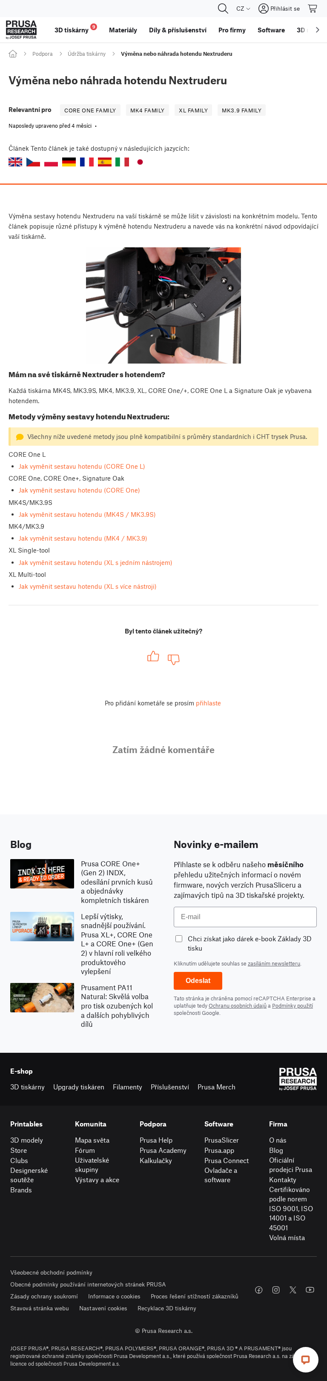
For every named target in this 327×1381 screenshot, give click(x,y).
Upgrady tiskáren (78, 1087)
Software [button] (271, 30)
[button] (15, 162)
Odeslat (198, 980)
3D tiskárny (27, 1087)
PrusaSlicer (221, 1140)
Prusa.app (219, 1150)
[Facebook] (259, 1290)
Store (18, 1150)
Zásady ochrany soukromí (44, 1296)
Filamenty (127, 1087)
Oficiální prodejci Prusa (290, 1165)
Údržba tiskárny (87, 53)
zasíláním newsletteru (274, 963)
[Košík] (312, 8)
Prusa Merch (216, 1087)
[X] (293, 1290)
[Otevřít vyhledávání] (223, 8)
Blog (276, 1150)
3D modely (26, 1140)
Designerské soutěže (29, 1175)
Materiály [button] (123, 30)
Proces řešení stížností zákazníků (194, 1296)
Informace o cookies (114, 1296)
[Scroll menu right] (317, 30)
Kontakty (282, 1179)
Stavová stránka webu (39, 1308)
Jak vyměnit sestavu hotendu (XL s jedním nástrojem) (95, 562)
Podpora (42, 53)
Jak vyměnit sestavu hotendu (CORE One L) (82, 466)
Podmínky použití (292, 1005)
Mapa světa (92, 1140)
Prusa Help (156, 1140)
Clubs (19, 1160)
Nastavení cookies (103, 1308)
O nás (278, 1140)
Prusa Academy (163, 1150)
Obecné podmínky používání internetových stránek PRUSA (88, 1284)
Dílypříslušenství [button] (178, 30)
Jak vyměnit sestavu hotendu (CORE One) (79, 490)
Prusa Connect (226, 1160)
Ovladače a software (220, 1175)
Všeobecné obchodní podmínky (51, 1272)
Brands (21, 1190)
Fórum (85, 1150)
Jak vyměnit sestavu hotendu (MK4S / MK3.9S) (87, 514)
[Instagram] (276, 1290)
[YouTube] (310, 1290)
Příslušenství (170, 1087)
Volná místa (287, 1237)
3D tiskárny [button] (74, 29)
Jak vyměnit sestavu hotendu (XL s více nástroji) (88, 586)
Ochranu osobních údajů (238, 1005)
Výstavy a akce (97, 1179)
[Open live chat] (305, 1359)
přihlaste (208, 703)
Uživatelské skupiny (92, 1165)
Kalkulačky (156, 1160)
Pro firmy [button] (232, 30)
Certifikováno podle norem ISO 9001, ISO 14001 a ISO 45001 (291, 1208)
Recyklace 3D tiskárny (167, 1308)
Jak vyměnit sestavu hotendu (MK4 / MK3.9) (83, 538)
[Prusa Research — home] (21, 29)
